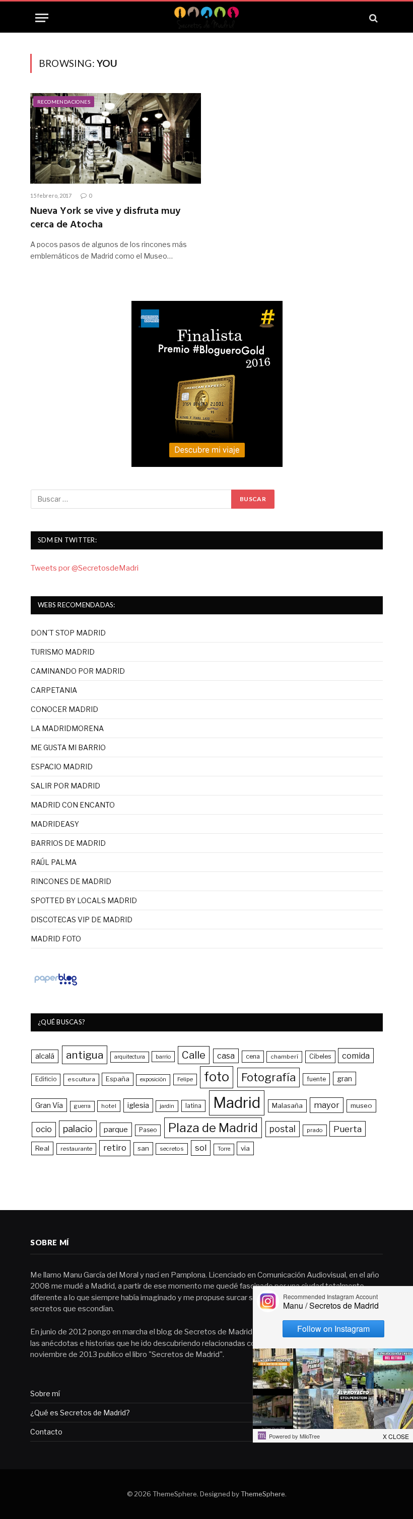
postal (282, 1129)
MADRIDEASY (55, 824)
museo (361, 1105)
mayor (326, 1105)
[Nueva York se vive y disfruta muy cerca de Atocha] (115, 138)
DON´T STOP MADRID (68, 632)
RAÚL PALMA (54, 862)
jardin (167, 1105)
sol (200, 1148)
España (117, 1079)
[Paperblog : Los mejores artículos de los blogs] (56, 985)
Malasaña (287, 1105)
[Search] (372, 18)
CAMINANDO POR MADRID (78, 671)
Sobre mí (45, 1393)
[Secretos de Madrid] (206, 18)
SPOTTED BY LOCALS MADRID (84, 900)
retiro (114, 1148)
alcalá (44, 1056)
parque (116, 1129)
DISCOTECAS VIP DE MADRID (81, 919)
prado (315, 1130)
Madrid (236, 1102)
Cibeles (320, 1056)
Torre (224, 1149)
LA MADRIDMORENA (67, 728)
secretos (172, 1148)
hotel (108, 1105)
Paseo (148, 1130)
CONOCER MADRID (64, 709)
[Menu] (41, 18)
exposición (153, 1079)
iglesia (138, 1105)
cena (253, 1056)
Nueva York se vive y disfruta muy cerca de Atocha (105, 218)
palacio (78, 1128)
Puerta (347, 1129)
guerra (82, 1106)
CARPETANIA (54, 690)
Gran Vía (49, 1105)
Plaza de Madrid (213, 1128)
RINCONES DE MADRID (71, 881)
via (245, 1148)
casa (226, 1056)
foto (216, 1076)
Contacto (46, 1431)
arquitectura (129, 1057)
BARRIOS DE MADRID (68, 843)
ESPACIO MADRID (62, 766)
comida (356, 1056)
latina (193, 1105)
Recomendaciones (63, 102)
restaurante (76, 1148)
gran (344, 1078)
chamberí (284, 1056)
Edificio (45, 1079)
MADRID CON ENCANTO (73, 805)
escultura (81, 1079)
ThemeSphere (263, 1494)
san (143, 1148)
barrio (163, 1056)
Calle (193, 1055)
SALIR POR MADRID (65, 785)
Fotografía (268, 1077)
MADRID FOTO (56, 938)
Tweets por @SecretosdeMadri (85, 568)
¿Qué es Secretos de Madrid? (80, 1412)
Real (42, 1148)
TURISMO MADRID (63, 652)
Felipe (185, 1079)
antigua (84, 1055)
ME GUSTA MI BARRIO (68, 747)
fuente (316, 1079)
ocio (44, 1129)
